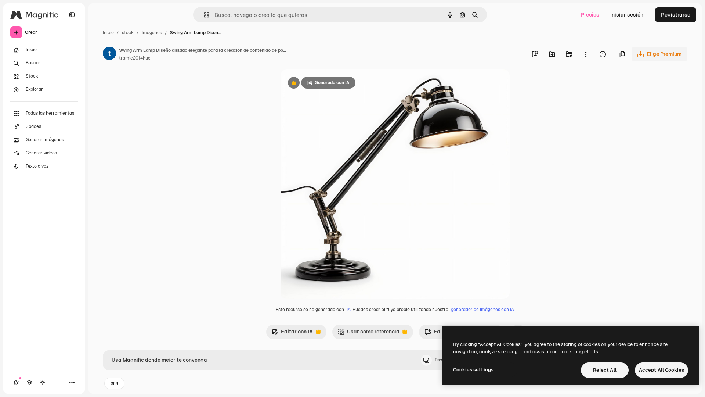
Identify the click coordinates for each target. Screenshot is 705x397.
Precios (590, 14)
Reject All (605, 370)
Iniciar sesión (626, 14)
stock (128, 33)
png (114, 383)
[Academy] (29, 382)
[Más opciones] (585, 54)
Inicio (108, 33)
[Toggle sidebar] (72, 15)
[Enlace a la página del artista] (109, 54)
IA (349, 309)
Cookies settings (473, 369)
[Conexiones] (16, 382)
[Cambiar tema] (42, 382)
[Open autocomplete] (204, 15)
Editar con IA (292, 333)
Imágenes (152, 33)
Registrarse (675, 14)
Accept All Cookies (661, 370)
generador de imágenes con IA (482, 309)
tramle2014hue (135, 58)
